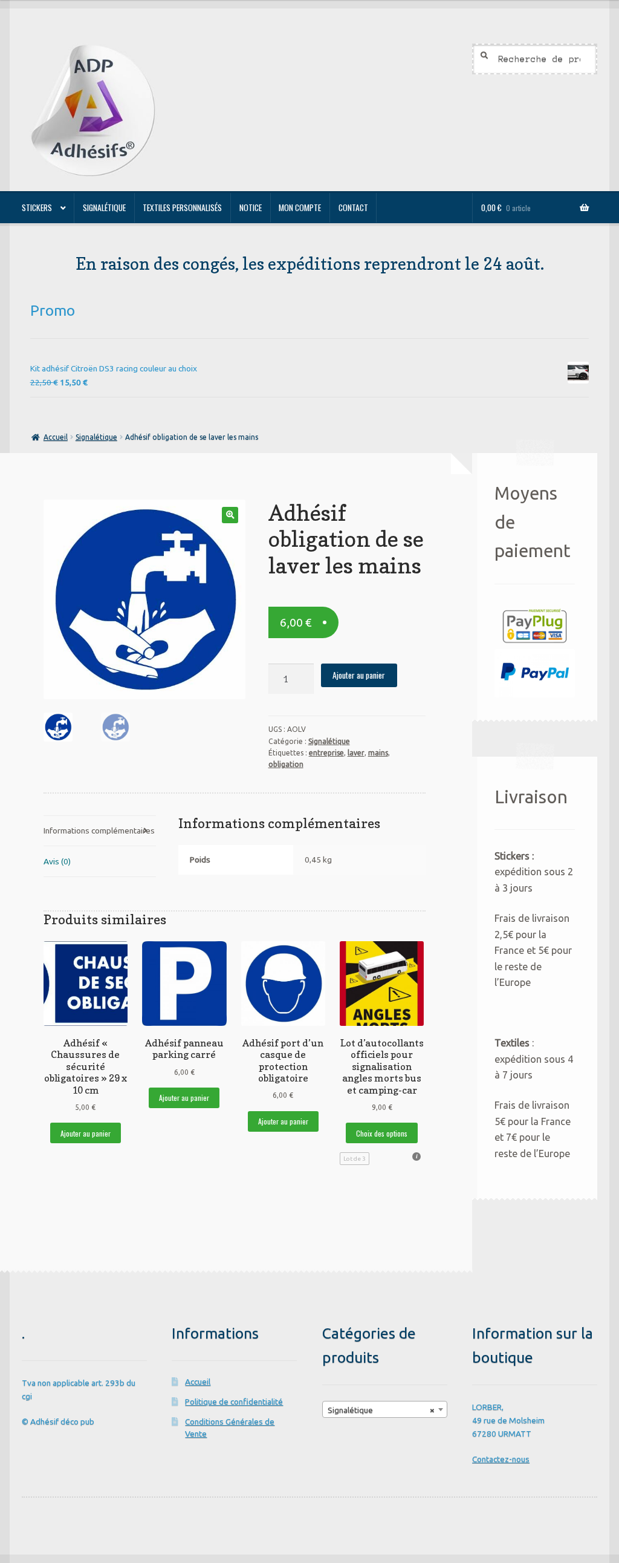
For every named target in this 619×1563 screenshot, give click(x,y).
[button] (230, 515)
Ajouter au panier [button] (85, 1133)
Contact (353, 207)
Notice (250, 207)
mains (378, 753)
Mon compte (300, 207)
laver (356, 753)
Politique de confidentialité (234, 1401)
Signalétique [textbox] (381, 1410)
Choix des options (381, 1133)
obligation (285, 764)
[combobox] (384, 1409)
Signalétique (104, 207)
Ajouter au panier (358, 675)
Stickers (37, 207)
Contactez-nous (501, 1459)
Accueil (55, 437)
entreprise (326, 753)
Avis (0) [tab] (57, 861)
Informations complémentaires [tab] (99, 830)
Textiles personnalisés (182, 207)
